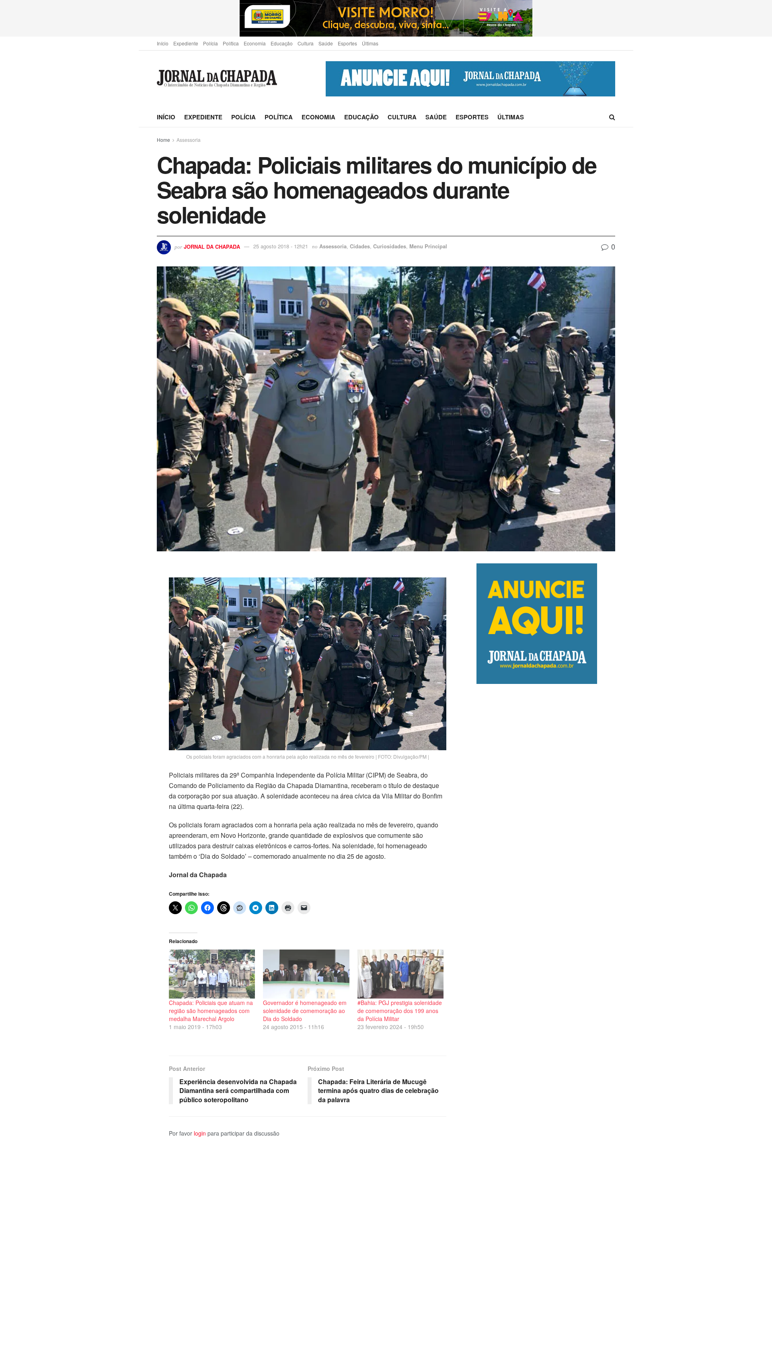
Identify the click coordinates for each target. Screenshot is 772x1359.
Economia (255, 43)
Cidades (360, 246)
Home (163, 139)
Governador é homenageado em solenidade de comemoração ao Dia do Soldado (305, 1011)
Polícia (210, 43)
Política (231, 43)
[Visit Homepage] (217, 79)
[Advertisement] (545, 1021)
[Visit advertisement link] (386, 18)
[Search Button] (612, 117)
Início (162, 43)
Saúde (325, 43)
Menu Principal (428, 246)
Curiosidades (389, 246)
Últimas (370, 43)
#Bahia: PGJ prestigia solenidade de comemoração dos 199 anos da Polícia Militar (399, 1011)
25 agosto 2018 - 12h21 (280, 246)
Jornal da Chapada (212, 246)
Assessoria (189, 139)
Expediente (185, 43)
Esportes (347, 43)
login (200, 1133)
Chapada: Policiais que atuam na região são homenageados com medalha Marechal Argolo (211, 1011)
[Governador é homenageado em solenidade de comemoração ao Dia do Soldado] (306, 974)
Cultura (306, 43)
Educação (282, 43)
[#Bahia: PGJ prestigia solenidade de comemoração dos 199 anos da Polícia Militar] (400, 974)
